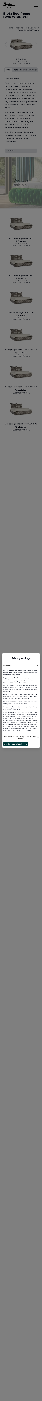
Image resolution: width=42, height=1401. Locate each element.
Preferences (15, 709)
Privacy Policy (23, 704)
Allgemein (7, 665)
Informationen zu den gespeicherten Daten (20, 738)
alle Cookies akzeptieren (15, 744)
